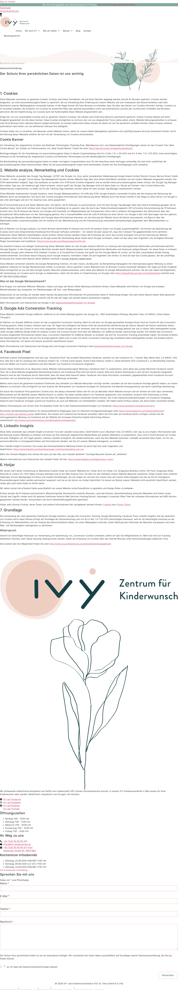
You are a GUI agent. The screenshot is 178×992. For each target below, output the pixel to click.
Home (19, 30)
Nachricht (6, 921)
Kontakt (87, 30)
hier (170, 955)
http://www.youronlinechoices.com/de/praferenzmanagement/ (44, 420)
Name (4, 883)
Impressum (44, 988)
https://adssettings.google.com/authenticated (138, 273)
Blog (78, 30)
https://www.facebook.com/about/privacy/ (134, 405)
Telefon (5, 909)
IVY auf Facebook (9, 988)
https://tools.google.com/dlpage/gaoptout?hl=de (61, 241)
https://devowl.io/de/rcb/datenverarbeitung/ (110, 148)
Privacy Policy (124, 504)
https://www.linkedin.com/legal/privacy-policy (90, 459)
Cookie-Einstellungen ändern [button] (89, 988)
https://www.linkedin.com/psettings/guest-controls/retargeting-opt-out (48, 449)
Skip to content (7, 1)
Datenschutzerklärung (62, 988)
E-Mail (5, 896)
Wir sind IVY (31, 30)
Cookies (107, 504)
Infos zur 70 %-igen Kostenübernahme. (117, 4)
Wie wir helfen (50, 30)
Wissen (66, 30)
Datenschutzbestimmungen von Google (75, 302)
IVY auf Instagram (28, 988)
